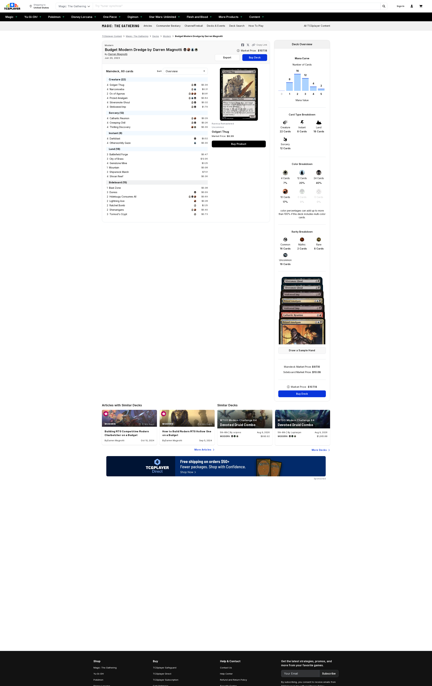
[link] (12, 6)
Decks (155, 36)
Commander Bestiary (168, 25)
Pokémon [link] (98, 679)
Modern (167, 36)
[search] (237, 6)
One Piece (110, 17)
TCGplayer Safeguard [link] (164, 667)
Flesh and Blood (197, 17)
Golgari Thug (117, 84)
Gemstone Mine (118, 163)
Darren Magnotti (118, 54)
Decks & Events (216, 25)
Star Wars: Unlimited (162, 17)
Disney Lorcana (81, 17)
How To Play (256, 25)
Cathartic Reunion (119, 118)
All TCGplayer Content (317, 25)
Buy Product (238, 143)
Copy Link (261, 45)
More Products (228, 17)
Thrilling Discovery (120, 127)
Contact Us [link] (226, 667)
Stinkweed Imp (118, 106)
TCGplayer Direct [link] (162, 673)
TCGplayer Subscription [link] (165, 679)
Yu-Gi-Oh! (30, 17)
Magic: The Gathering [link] (105, 667)
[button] (383, 6)
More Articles (202, 449)
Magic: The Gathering (121, 26)
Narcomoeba (117, 89)
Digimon (133, 17)
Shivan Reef (116, 176)
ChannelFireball (194, 25)
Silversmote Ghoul (120, 102)
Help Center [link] (226, 673)
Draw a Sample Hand (302, 350)
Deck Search (237, 25)
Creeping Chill (117, 122)
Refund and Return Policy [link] (233, 679)
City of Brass (117, 158)
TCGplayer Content (112, 36)
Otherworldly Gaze (120, 142)
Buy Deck (255, 57)
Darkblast (115, 138)
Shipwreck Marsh (119, 171)
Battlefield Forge (119, 154)
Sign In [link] (400, 6)
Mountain (114, 167)
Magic (9, 17)
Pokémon (54, 17)
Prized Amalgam (119, 98)
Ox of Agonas (117, 93)
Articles (148, 25)
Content (254, 17)
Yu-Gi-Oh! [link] (98, 673)
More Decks (319, 449)
